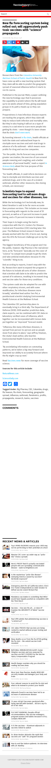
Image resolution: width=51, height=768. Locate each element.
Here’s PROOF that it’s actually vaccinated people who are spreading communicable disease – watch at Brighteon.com (27, 566)
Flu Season (7, 392)
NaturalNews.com (10, 373)
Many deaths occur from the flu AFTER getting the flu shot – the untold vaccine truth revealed (29, 641)
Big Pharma (22, 389)
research (19, 398)
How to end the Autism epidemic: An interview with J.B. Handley (29, 745)
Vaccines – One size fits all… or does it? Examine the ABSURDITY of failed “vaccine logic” (27, 610)
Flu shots (17, 392)
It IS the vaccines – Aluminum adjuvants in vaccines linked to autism (27, 727)
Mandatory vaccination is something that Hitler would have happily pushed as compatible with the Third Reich (30, 599)
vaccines (35, 398)
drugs (45, 389)
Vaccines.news (14, 360)
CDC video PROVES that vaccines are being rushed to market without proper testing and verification (29, 630)
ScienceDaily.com (10, 378)
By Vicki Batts (24, 581)
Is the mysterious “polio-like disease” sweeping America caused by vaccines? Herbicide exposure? (26, 577)
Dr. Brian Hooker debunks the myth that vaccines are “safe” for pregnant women (27, 736)
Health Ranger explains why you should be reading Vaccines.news (28, 664)
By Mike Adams (24, 592)
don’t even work (22, 132)
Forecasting (27, 392)
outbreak (23, 395)
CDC (30, 389)
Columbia (37, 389)
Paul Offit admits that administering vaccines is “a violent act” (29, 620)
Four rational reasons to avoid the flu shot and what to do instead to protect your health (29, 684)
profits (43, 395)
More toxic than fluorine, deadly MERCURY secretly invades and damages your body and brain (29, 674)
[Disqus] (25, 442)
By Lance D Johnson (26, 748)
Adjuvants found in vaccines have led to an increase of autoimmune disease (28, 693)
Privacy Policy (25, 763)
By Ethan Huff (24, 559)
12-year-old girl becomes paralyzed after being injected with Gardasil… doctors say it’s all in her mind (29, 703)
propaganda (8, 398)
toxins (27, 398)
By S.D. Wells (24, 550)
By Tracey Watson (25, 688)
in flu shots (27, 137)
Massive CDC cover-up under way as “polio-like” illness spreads (28, 556)
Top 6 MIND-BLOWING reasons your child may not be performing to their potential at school (29, 547)
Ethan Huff (18, 38)
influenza (14, 395)
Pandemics (34, 395)
